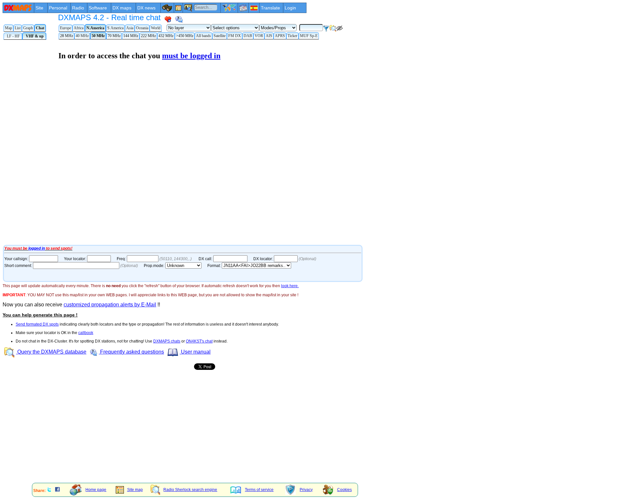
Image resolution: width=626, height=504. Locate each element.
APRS (280, 36)
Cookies (344, 489)
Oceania (142, 28)
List (18, 28)
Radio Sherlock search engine (190, 489)
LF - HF (13, 36)
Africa (78, 28)
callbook (85, 332)
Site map (135, 489)
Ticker (292, 36)
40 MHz (82, 36)
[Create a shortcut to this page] (168, 19)
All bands (203, 36)
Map (8, 28)
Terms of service (259, 489)
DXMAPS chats (166, 341)
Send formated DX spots (37, 324)
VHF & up (34, 36)
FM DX (234, 36)
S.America (115, 28)
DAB (248, 36)
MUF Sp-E (309, 36)
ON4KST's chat (199, 341)
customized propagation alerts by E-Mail (110, 304)
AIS (269, 36)
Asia (129, 28)
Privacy (306, 489)
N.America (95, 28)
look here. (290, 286)
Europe (65, 28)
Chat (40, 28)
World (155, 28)
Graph (28, 28)
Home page (95, 489)
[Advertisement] (198, 432)
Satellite (220, 36)
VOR (259, 36)
